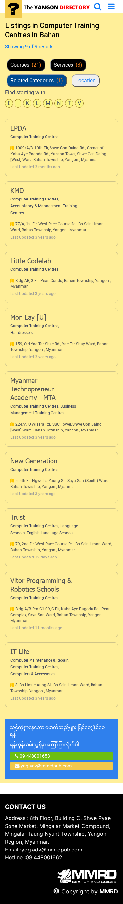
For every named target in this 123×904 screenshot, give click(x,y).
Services (68, 65)
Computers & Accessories (32, 674)
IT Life (19, 652)
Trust (17, 518)
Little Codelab (30, 261)
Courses (25, 65)
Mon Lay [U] (28, 318)
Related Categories (36, 80)
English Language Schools (50, 533)
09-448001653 (34, 756)
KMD (17, 191)
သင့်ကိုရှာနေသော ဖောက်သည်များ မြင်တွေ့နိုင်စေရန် (57, 736)
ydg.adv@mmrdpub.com (46, 765)
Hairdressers (21, 332)
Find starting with (25, 92)
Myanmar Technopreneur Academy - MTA (33, 389)
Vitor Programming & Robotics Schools (41, 586)
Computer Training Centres (34, 137)
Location (85, 80)
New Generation (33, 462)
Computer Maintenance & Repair (39, 660)
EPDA (18, 129)
